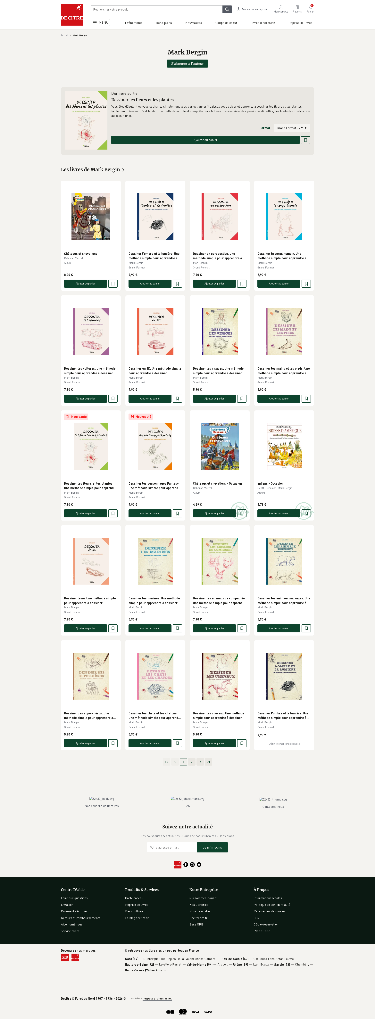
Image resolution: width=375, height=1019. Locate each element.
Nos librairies (198, 905)
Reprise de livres (136, 905)
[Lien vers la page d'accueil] (72, 15)
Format (265, 128)
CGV (256, 918)
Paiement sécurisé (74, 911)
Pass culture (134, 911)
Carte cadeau (134, 898)
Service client (70, 931)
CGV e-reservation (266, 924)
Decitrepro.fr (198, 918)
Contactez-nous (273, 807)
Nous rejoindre (199, 911)
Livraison (67, 905)
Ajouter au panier (205, 140)
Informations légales (268, 898)
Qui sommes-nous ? (203, 898)
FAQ (187, 806)
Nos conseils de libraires (102, 806)
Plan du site (262, 931)
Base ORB (196, 924)
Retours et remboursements (80, 918)
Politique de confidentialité (272, 905)
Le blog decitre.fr (137, 918)
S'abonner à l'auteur (187, 63)
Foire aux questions (74, 898)
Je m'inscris (212, 847)
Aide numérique (71, 924)
